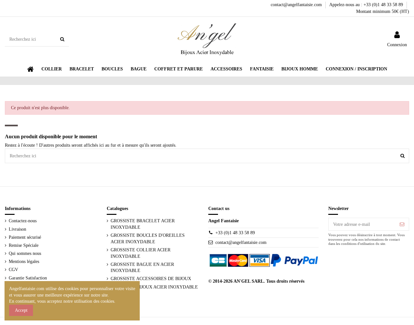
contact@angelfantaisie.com (297, 4)
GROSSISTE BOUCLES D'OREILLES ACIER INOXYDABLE (148, 238)
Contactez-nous (23, 220)
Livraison (17, 229)
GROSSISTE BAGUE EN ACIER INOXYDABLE (142, 267)
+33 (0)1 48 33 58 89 (235, 232)
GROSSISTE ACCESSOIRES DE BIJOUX (151, 278)
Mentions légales (24, 261)
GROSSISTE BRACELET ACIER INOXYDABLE (143, 224)
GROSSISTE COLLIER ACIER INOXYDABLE (140, 253)
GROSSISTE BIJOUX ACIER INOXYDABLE (154, 287)
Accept (21, 310)
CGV (13, 269)
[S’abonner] (402, 224)
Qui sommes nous (25, 253)
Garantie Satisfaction (28, 278)
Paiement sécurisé (25, 237)
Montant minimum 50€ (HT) (382, 11)
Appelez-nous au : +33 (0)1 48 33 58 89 (366, 4)
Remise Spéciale (23, 245)
